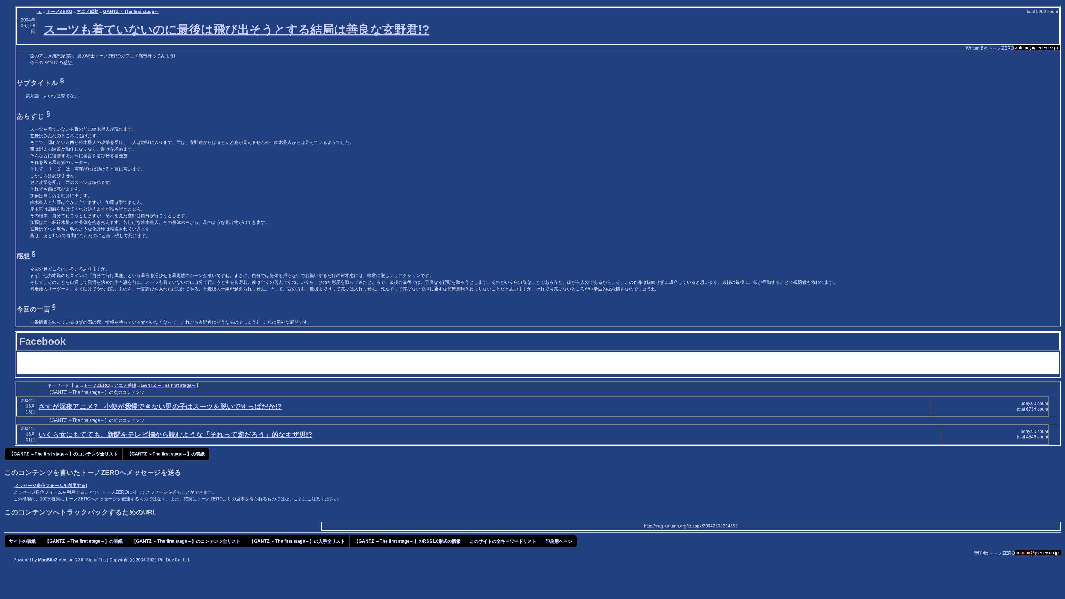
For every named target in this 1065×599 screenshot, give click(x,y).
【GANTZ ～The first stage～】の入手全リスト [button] (297, 541)
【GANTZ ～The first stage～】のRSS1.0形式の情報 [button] (407, 541)
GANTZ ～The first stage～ (131, 11)
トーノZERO (59, 11)
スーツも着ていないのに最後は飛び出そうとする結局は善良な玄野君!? (236, 29)
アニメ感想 (88, 11)
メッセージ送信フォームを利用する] (50, 485)
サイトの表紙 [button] (22, 541)
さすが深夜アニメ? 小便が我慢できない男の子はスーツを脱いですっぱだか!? (160, 406)
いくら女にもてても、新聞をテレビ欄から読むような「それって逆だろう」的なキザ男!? (175, 434)
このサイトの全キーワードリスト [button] (503, 541)
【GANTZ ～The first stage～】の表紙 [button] (166, 453)
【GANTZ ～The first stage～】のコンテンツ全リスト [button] (63, 453)
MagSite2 (47, 559)
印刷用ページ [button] (559, 541)
